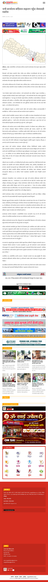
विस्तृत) (5, 496)
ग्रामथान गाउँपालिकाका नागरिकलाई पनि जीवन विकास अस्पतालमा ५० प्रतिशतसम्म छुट (8, 385)
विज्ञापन (20, 576)
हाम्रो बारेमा (16, 576)
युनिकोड (24, 576)
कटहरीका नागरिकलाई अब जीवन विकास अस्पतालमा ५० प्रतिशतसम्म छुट (38, 385)
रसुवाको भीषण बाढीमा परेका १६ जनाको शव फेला (23, 361)
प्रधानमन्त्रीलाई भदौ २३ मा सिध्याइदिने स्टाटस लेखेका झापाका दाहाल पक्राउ (37, 362)
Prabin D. (36, 578)
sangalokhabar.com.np (31, 576)
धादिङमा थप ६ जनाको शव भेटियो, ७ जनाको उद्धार (22, 384)
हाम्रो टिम (12, 576)
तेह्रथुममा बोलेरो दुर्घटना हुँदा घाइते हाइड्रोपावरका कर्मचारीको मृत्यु (8, 362)
